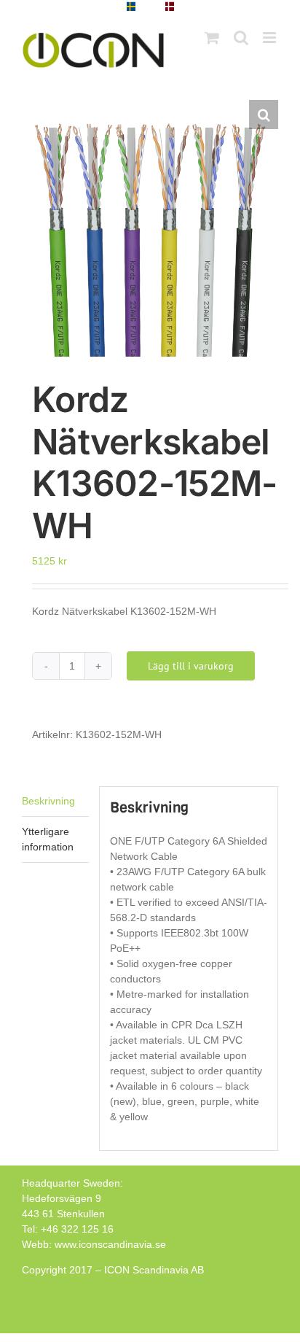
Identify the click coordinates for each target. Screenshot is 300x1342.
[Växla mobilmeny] (270, 37)
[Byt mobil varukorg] (212, 37)
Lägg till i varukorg (191, 665)
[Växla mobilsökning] (241, 37)
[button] (263, 114)
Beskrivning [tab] (48, 801)
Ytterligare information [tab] (48, 839)
